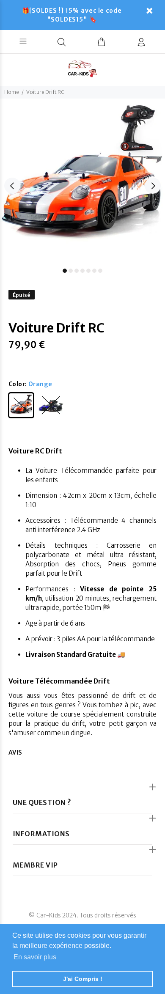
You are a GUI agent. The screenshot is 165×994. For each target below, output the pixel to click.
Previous (12, 186)
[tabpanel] (82, 181)
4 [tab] (82, 271)
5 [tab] (88, 271)
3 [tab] (76, 271)
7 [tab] (100, 271)
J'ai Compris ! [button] (82, 978)
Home (11, 92)
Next (153, 186)
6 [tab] (94, 271)
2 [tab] (71, 271)
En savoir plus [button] (35, 957)
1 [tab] (65, 271)
